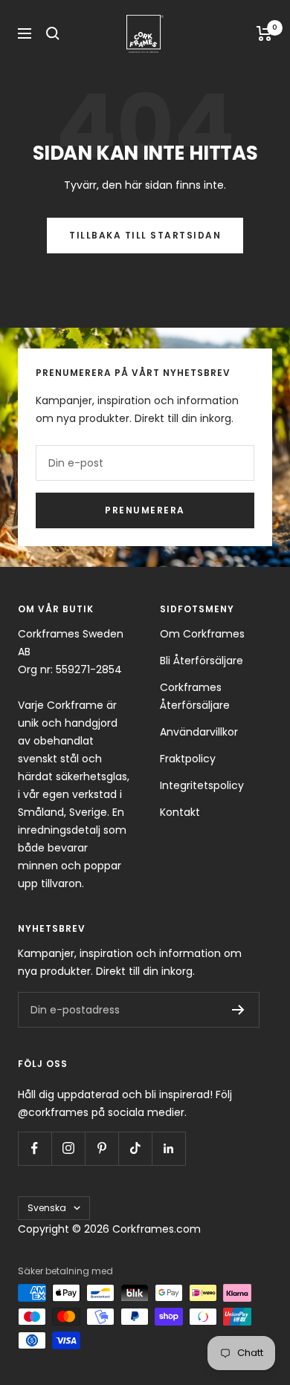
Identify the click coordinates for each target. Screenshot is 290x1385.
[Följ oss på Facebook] (34, 1148)
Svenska (47, 1207)
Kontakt (180, 812)
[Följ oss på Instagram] (68, 1148)
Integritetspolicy (202, 785)
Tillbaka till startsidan (145, 235)
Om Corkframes (202, 633)
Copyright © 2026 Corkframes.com (109, 1229)
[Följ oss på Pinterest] (101, 1148)
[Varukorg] (264, 33)
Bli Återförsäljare (201, 660)
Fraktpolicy (188, 758)
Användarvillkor (199, 731)
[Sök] (52, 33)
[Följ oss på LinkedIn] (168, 1148)
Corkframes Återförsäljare (195, 696)
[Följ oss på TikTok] (135, 1148)
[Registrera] (238, 1010)
